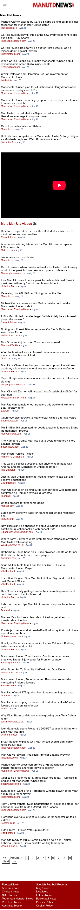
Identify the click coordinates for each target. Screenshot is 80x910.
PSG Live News (11, 902)
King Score (43, 888)
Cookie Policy (44, 905)
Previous (16, 858)
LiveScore (42, 891)
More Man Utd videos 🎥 (19, 223)
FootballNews (10, 884)
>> (14, 861)
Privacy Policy (44, 902)
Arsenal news (10, 888)
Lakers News (44, 895)
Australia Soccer (12, 905)
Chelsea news (10, 891)
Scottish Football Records (52, 884)
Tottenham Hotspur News (17, 898)
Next (6, 861)
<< (4, 858)
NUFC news (9, 895)
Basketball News (46, 898)
